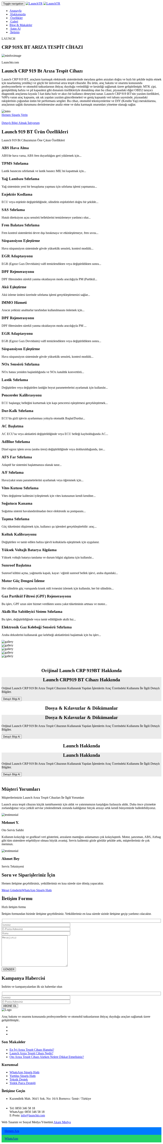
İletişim (14, 32)
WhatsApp (11, 1138)
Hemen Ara (12, 1131)
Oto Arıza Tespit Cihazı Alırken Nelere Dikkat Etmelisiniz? (47, 1057)
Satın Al (15, 28)
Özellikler (16, 18)
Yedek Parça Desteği (23, 1083)
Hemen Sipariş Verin (15, 115)
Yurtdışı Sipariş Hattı (23, 1076)
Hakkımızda (18, 14)
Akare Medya (62, 1122)
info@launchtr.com (33, 1115)
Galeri (14, 21)
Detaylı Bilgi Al (11, 698)
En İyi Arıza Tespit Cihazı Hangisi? (32, 1049)
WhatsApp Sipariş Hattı (37, 890)
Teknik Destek (19, 1079)
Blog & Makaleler (21, 25)
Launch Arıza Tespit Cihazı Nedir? (31, 1053)
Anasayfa (15, 10)
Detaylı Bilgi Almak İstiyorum (21, 123)
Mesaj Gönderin (12, 890)
